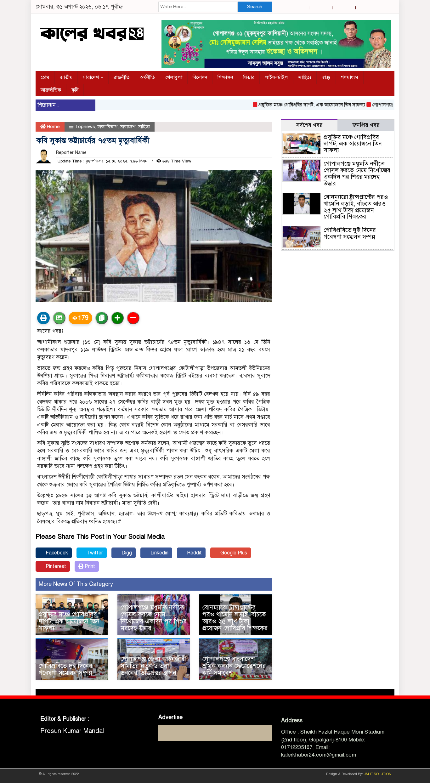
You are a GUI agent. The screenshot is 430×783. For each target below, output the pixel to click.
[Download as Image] (59, 318)
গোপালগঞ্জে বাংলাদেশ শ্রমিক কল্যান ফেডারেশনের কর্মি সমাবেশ (234, 666)
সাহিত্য (304, 77)
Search (254, 6)
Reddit (194, 553)
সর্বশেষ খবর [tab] (309, 125)
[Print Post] (43, 318)
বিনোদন (200, 77)
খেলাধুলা (173, 77)
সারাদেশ (91, 77)
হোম (45, 77)
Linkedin (158, 553)
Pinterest (55, 566)
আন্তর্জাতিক (51, 90)
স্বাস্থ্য (326, 77)
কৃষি (74, 90)
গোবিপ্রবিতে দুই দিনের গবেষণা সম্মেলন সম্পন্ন (65, 669)
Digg (126, 553)
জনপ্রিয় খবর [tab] (366, 125)
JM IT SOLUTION (377, 774)
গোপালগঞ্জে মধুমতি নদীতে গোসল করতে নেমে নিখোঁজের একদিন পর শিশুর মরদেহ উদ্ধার (154, 618)
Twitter (94, 553)
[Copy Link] (101, 318)
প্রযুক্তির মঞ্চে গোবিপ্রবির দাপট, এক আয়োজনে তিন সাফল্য (297, 105)
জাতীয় (66, 77)
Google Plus (233, 553)
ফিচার (248, 77)
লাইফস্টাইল (276, 77)
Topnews (85, 126)
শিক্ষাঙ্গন (225, 77)
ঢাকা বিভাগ (107, 126)
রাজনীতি (122, 77)
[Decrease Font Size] (133, 318)
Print (89, 566)
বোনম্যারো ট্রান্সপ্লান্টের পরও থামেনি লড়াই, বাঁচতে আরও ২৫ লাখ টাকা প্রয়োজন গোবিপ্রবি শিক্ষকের (235, 618)
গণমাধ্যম (349, 77)
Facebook (56, 553)
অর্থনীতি (147, 77)
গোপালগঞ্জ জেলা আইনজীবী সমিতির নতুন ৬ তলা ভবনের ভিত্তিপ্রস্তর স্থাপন (153, 666)
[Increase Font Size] (117, 318)
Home (53, 126)
